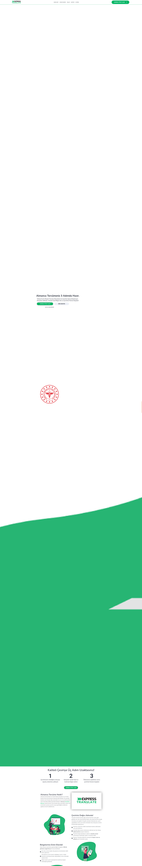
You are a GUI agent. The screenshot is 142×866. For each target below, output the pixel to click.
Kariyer (72, 2)
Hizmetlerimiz (63, 2)
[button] (86, 801)
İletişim (77, 2)
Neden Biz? (56, 2)
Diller (68, 2)
